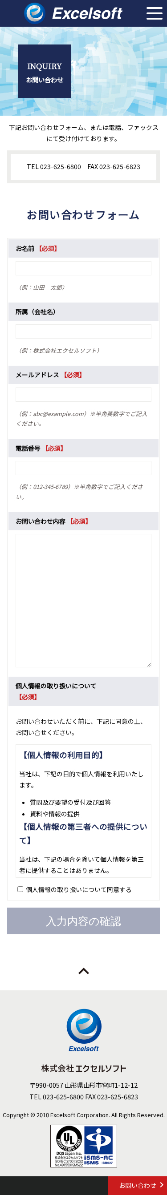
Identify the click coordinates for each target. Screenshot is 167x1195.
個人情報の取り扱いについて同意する (79, 889)
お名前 (25, 248)
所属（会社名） (37, 311)
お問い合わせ (137, 1185)
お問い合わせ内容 (40, 521)
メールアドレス (37, 374)
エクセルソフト (73, 13)
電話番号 (28, 448)
